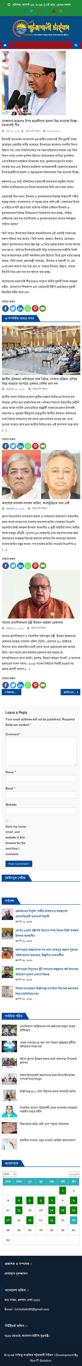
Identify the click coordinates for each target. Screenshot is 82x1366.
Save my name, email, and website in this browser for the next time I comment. (16, 840)
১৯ (29, 1220)
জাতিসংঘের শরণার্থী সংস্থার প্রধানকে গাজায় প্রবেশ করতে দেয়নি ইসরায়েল (72, 692)
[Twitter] (13, 308)
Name (11, 772)
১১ (18, 1210)
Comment (13, 734)
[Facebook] (5, 308)
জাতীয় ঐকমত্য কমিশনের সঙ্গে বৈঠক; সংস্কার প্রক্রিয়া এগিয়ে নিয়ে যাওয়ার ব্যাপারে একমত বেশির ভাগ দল (39, 381)
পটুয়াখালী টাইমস (32, 131)
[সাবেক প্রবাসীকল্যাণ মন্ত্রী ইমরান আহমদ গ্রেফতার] (41, 594)
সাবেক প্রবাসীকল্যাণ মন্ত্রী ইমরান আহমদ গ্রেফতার (32, 622)
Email (10, 788)
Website (11, 805)
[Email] (42, 308)
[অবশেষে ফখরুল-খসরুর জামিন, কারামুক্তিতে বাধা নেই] (41, 474)
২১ (51, 1220)
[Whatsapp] (27, 308)
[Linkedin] (20, 308)
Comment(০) (53, 131)
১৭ (8, 1220)
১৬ (73, 1210)
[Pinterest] (35, 308)
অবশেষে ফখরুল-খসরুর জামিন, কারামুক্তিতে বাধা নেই (35, 503)
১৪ (51, 1210)
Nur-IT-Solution (40, 1361)
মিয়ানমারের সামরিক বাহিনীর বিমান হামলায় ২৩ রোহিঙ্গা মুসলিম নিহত (14, 692)
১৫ (62, 1210)
